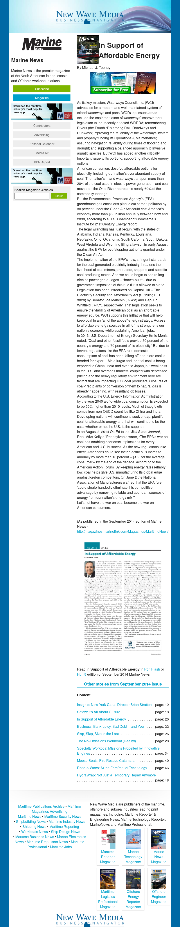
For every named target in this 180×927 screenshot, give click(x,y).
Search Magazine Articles (33, 190)
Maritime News (29, 816)
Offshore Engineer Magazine (158, 896)
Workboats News (34, 831)
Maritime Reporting (64, 826)
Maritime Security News (62, 816)
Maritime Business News (35, 836)
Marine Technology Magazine (133, 856)
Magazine (42, 98)
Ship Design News (65, 831)
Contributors (41, 125)
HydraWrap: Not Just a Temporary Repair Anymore (116, 775)
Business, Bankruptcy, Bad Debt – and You (110, 726)
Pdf (146, 669)
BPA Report (42, 162)
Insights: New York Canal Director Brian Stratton (114, 704)
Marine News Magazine (158, 856)
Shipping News (34, 826)
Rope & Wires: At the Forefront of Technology (112, 767)
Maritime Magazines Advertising (56, 809)
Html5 (81, 674)
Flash (155, 669)
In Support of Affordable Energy (101, 719)
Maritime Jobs (61, 846)
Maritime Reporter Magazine (107, 856)
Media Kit (42, 153)
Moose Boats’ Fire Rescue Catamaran (107, 760)
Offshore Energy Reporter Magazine (133, 899)
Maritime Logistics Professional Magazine (108, 899)
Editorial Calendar (42, 144)
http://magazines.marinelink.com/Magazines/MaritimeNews (122, 531)
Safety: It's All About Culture (98, 711)
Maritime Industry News (67, 821)
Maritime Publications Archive (41, 806)
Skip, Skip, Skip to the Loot (98, 733)
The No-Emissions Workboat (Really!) (106, 740)
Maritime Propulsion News (47, 841)
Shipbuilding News (31, 821)
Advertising (42, 135)
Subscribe (42, 89)
